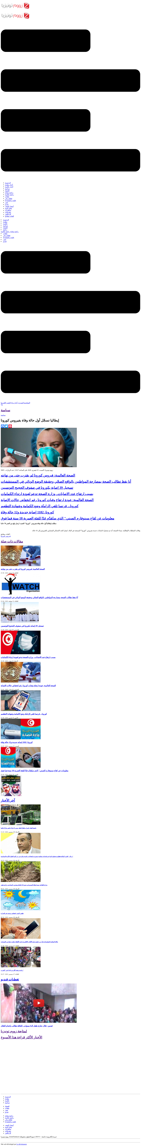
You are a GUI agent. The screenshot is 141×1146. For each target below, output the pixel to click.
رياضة (5, 230)
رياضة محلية (9, 193)
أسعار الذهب (9, 206)
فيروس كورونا (6, 536)
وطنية (5, 222)
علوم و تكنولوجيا (10, 200)
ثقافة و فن (8, 198)
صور (6, 202)
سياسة (7, 189)
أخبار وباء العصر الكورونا (9, 403)
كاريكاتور (8, 214)
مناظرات (8, 210)
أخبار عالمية (9, 187)
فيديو (6, 204)
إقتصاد (7, 191)
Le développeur (22, 1144)
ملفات (7, 196)
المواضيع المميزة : (23, 403)
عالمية (5, 224)
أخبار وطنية (9, 185)
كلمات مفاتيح (9, 216)
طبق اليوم (8, 208)
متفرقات (8, 212)
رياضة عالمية (9, 194)
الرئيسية (8, 183)
